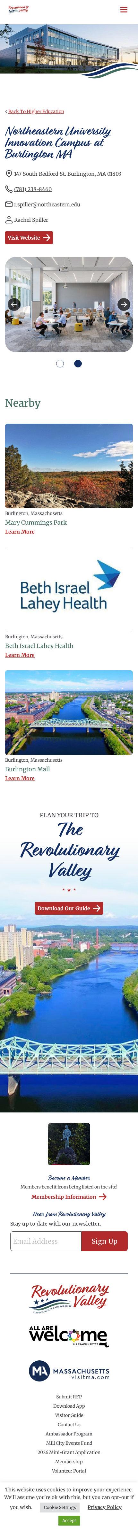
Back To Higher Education (36, 111)
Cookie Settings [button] (60, 1507)
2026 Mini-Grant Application (69, 1452)
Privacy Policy (105, 1507)
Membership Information (63, 1197)
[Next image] (123, 304)
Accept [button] (69, 1520)
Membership (69, 1462)
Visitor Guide (69, 1415)
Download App (69, 1406)
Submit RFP (69, 1397)
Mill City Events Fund (69, 1443)
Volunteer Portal (69, 1471)
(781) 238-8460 (33, 189)
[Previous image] (14, 304)
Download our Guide (64, 908)
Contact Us (69, 1424)
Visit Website (24, 238)
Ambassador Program (69, 1434)
